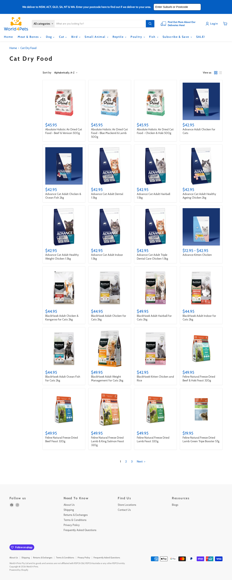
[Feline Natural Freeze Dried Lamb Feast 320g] (155, 409)
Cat (62, 37)
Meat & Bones (29, 37)
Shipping (69, 509)
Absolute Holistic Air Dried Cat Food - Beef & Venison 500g (63, 131)
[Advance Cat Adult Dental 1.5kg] (109, 166)
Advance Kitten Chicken (197, 255)
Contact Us (124, 509)
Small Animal (95, 37)
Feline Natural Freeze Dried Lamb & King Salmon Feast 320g (107, 441)
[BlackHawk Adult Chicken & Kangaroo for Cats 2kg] (64, 288)
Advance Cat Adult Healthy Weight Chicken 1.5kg (62, 256)
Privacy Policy (72, 525)
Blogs (175, 504)
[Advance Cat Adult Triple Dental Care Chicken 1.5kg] (155, 227)
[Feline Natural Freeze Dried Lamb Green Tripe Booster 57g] (201, 409)
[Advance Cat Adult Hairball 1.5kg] (155, 166)
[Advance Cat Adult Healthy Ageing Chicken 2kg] (201, 166)
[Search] (150, 23)
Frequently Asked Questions (80, 530)
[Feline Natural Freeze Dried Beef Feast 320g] (64, 409)
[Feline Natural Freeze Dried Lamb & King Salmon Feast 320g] (109, 409)
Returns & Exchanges (76, 514)
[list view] (220, 72)
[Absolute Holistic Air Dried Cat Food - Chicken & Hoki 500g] (155, 101)
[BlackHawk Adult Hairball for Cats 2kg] (155, 288)
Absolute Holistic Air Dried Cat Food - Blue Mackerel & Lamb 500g (109, 133)
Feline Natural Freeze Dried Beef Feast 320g (61, 439)
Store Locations (127, 504)
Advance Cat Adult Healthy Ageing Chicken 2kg (199, 196)
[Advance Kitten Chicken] (201, 227)
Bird (75, 37)
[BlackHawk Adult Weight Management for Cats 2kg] (109, 348)
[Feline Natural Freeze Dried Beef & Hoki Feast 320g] (201, 348)
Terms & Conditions (75, 520)
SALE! (200, 37)
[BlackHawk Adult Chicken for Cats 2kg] (109, 288)
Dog (49, 37)
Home (8, 37)
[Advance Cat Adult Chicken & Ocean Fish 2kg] (64, 166)
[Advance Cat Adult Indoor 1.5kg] (109, 227)
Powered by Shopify (18, 570)
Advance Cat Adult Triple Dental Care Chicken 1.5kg (152, 256)
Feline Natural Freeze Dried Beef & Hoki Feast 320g (199, 378)
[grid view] (215, 72)
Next (140, 461)
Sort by (47, 72)
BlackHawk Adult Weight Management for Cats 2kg (107, 378)
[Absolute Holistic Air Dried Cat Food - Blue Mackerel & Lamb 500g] (109, 101)
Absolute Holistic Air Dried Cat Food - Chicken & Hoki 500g (155, 131)
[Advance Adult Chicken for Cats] (201, 101)
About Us (69, 504)
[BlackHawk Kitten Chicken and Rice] (155, 348)
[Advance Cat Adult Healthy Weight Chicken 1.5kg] (64, 227)
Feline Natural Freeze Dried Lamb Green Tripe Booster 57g (201, 439)
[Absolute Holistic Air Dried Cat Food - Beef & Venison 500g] (64, 101)
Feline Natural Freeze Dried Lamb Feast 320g (153, 439)
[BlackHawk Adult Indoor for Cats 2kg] (201, 288)
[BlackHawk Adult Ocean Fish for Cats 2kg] (64, 348)
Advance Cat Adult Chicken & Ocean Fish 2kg (63, 196)
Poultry (137, 37)
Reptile (119, 37)
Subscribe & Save (176, 37)
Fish (153, 37)
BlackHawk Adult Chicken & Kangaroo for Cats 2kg (61, 317)
